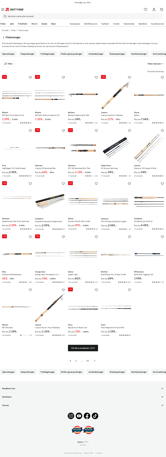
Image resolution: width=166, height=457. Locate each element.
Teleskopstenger (117, 54)
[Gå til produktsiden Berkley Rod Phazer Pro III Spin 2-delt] (116, 254)
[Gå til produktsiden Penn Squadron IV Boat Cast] (83, 307)
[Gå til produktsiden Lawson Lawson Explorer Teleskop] (116, 95)
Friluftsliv (22, 24)
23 (87, 360)
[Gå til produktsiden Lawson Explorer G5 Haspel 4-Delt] (149, 148)
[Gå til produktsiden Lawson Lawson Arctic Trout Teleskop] (50, 307)
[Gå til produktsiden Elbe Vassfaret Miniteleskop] (17, 254)
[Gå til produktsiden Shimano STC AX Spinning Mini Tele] (83, 148)
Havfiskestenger (139, 54)
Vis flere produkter (83, 348)
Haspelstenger (27, 54)
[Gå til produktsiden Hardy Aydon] (149, 95)
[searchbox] (84, 16)
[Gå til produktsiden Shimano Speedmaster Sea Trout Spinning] (17, 201)
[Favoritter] (146, 9)
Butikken (143, 24)
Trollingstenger (47, 54)
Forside (5, 30)
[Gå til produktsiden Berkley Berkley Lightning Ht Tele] (83, 95)
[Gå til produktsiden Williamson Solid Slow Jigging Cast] (149, 254)
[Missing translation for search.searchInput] (4, 16)
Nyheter (105, 24)
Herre (34, 24)
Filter (10, 64)
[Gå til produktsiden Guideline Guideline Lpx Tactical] (149, 201)
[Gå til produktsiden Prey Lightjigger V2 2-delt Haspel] (17, 148)
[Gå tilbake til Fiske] (4, 37)
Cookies (98, 453)
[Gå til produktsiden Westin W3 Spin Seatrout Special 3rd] (50, 95)
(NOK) (83, 442)
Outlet (116, 24)
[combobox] (82, 16)
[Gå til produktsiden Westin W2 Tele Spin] (17, 307)
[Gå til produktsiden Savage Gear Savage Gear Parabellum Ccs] (50, 254)
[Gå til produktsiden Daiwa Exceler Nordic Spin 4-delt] (83, 201)
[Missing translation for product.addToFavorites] (30, 77)
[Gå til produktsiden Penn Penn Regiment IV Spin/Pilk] (116, 307)
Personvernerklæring (73, 453)
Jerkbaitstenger (95, 54)
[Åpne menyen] (2, 9)
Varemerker (129, 24)
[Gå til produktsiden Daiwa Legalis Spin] (83, 254)
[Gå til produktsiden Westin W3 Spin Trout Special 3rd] (17, 95)
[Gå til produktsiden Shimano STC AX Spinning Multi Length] (116, 201)
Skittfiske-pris (90, 24)
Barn (53, 24)
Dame (44, 24)
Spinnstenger (8, 54)
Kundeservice (157, 24)
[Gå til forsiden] (14, 9)
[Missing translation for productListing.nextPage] (94, 360)
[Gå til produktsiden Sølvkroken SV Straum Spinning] (116, 148)
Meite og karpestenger (71, 54)
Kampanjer (75, 24)
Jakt (12, 24)
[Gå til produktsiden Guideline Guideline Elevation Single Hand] (50, 201)
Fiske (3, 24)
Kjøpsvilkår (89, 453)
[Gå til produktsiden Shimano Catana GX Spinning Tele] (50, 148)
